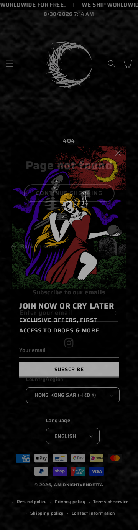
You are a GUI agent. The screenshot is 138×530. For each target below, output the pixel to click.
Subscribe (69, 369)
